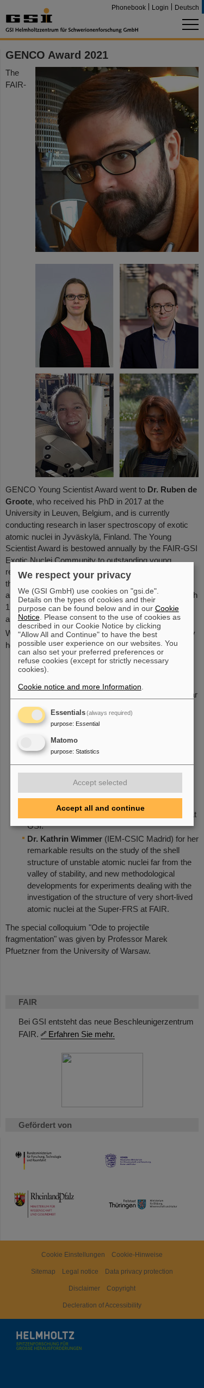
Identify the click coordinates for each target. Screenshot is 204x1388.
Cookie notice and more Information (79, 686)
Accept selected (100, 782)
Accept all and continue (100, 808)
